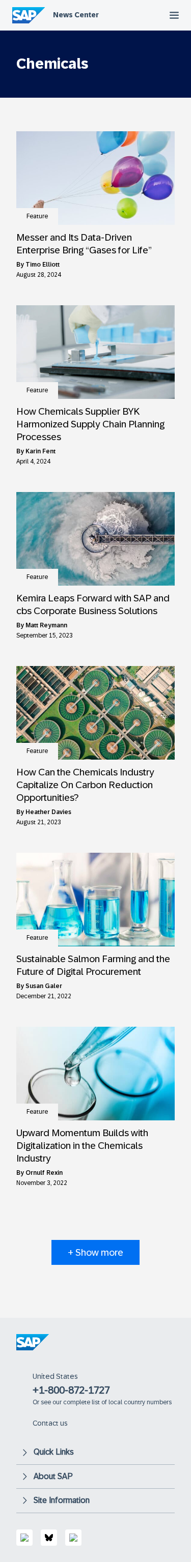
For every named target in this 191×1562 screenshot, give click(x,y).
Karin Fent (40, 451)
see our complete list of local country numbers (106, 1402)
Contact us (50, 1423)
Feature (37, 216)
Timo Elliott (42, 264)
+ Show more (95, 1252)
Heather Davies (48, 812)
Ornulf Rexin (44, 1172)
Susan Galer (43, 986)
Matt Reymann (46, 625)
